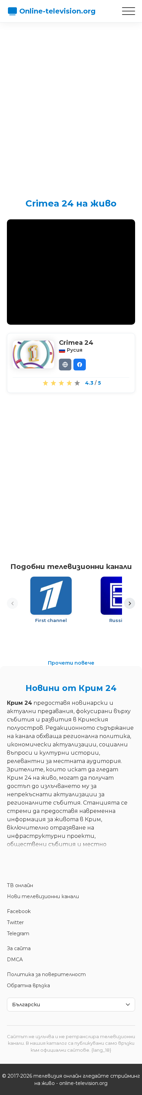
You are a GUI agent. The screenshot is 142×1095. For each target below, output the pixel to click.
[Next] (129, 603)
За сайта (19, 948)
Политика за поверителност (46, 974)
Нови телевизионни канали (43, 896)
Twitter (15, 922)
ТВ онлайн (20, 885)
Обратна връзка (28, 985)
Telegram (18, 933)
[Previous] (12, 603)
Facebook (19, 911)
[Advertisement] (71, 104)
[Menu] (128, 11)
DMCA (15, 959)
